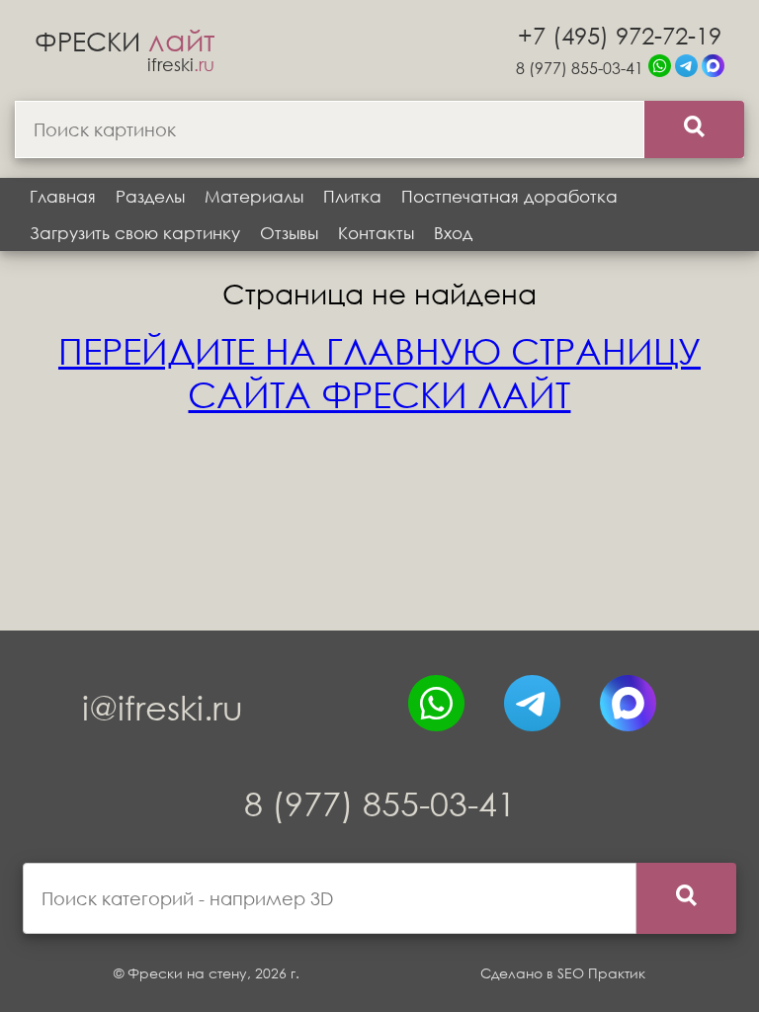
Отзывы (289, 232)
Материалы (254, 196)
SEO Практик (601, 973)
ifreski (180, 64)
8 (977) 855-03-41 (579, 67)
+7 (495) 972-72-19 (619, 34)
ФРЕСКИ (124, 40)
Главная (63, 196)
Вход (453, 232)
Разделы (150, 196)
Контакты (376, 232)
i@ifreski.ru (162, 707)
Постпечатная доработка (509, 196)
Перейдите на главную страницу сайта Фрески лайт (379, 372)
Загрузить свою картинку (135, 232)
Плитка (352, 196)
